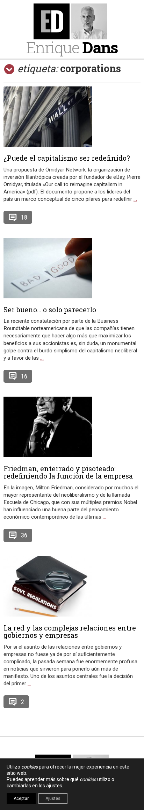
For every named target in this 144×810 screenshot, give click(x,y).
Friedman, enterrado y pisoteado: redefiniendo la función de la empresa (68, 472)
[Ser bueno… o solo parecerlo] (72, 268)
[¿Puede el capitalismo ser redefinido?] (72, 116)
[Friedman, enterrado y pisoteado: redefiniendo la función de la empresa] (72, 427)
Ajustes (52, 798)
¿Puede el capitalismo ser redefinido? (66, 157)
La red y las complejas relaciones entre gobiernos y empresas (69, 631)
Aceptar (21, 798)
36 (24, 535)
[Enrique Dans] (72, 21)
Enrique (72, 47)
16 (24, 376)
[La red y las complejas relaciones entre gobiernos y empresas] (72, 586)
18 (24, 217)
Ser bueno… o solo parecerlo (49, 309)
